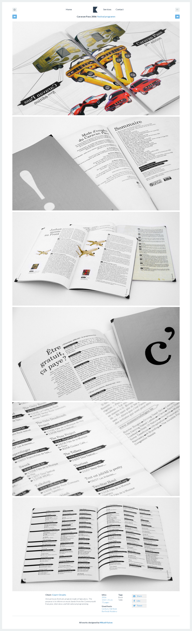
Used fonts (107, 606)
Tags (120, 595)
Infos (104, 595)
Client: (55, 595)
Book (120, 597)
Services (107, 9)
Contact (120, 9)
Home (69, 9)
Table (120, 600)
